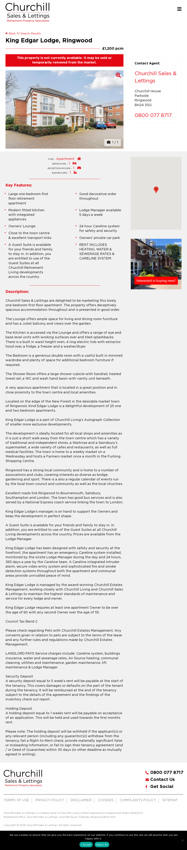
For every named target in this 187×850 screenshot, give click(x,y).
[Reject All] (182, 840)
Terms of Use (16, 800)
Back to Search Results (24, 33)
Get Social (161, 787)
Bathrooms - (60, 173)
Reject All (102, 844)
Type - (52, 159)
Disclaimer (80, 800)
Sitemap (170, 800)
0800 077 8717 (153, 115)
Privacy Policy (49, 800)
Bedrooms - (60, 164)
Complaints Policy (138, 800)
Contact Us (162, 780)
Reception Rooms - (60, 168)
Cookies (105, 800)
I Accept (86, 844)
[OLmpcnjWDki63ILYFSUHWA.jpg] (64, 109)
